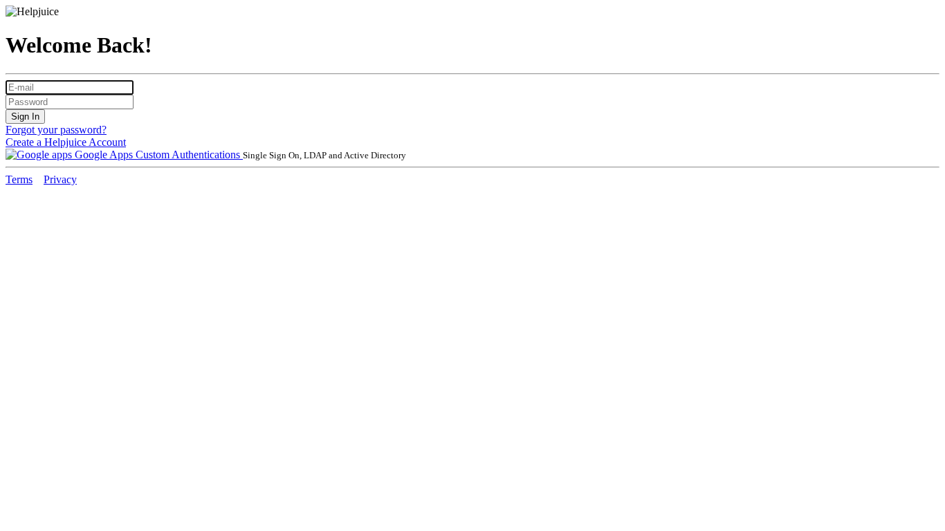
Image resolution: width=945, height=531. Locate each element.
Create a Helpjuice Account (66, 142)
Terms (19, 179)
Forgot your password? (56, 130)
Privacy (60, 179)
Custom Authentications (189, 154)
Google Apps (104, 154)
